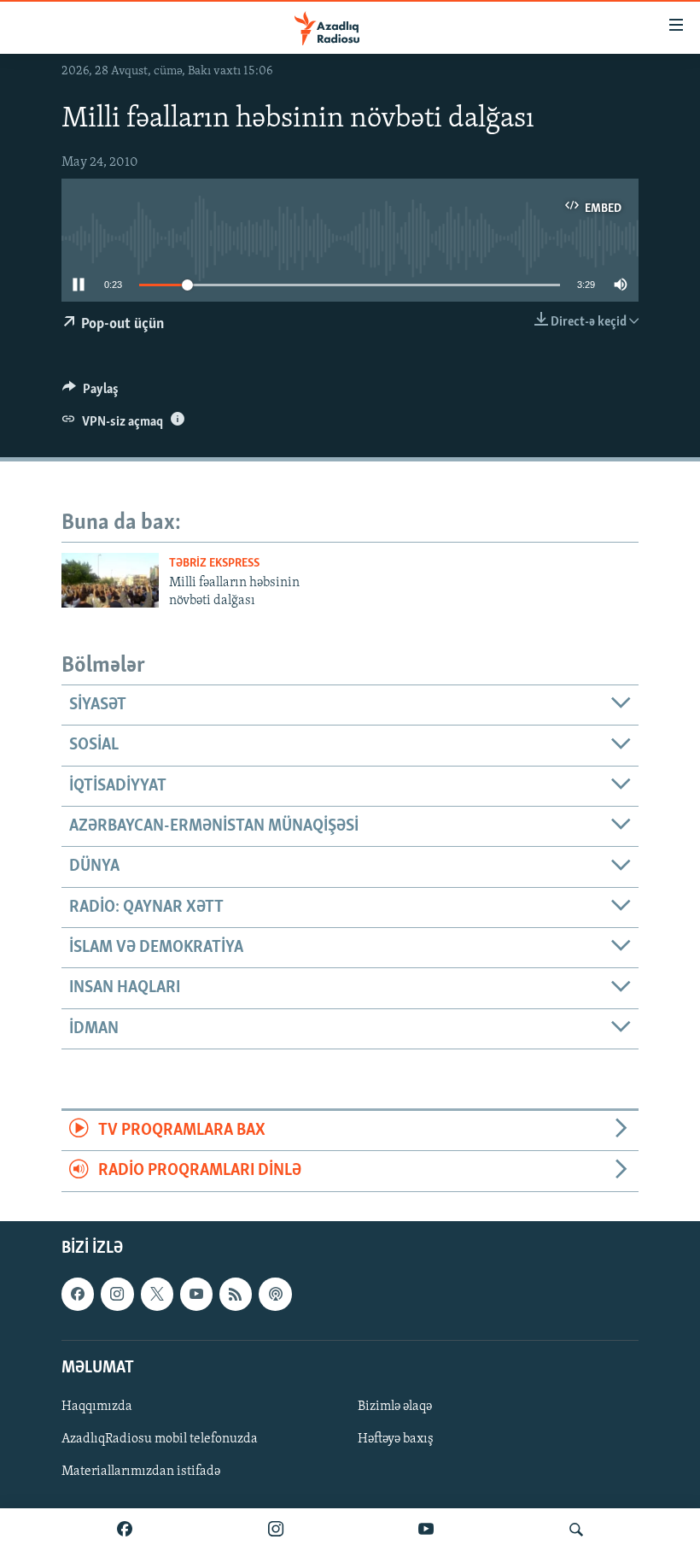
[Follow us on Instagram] (117, 1294)
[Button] (90, 393)
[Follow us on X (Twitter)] (157, 1294)
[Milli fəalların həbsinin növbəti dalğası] (110, 580)
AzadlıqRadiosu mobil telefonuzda (159, 1439)
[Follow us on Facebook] (77, 1294)
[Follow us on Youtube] (196, 1294)
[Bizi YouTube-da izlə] (426, 1529)
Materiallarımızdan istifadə (140, 1471)
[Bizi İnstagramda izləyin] (275, 1529)
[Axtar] (576, 1529)
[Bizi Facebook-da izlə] (124, 1529)
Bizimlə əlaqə (395, 1406)
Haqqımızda (96, 1406)
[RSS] (235, 1294)
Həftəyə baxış (396, 1439)
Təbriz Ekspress (214, 563)
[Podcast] (275, 1294)
